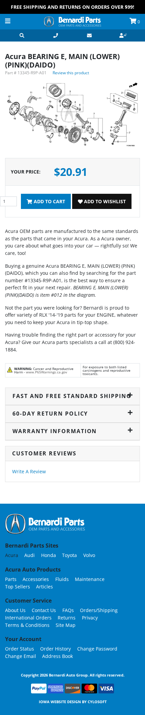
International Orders (28, 617)
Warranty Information (54, 431)
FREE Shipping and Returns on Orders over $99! (72, 7)
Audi (29, 555)
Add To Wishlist (104, 201)
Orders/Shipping (99, 610)
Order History (55, 648)
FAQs (68, 610)
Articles (44, 586)
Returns (67, 617)
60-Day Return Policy (50, 413)
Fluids (62, 579)
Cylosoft (97, 701)
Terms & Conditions (27, 625)
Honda (48, 555)
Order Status (19, 648)
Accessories (36, 579)
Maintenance (90, 579)
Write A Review (29, 471)
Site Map (66, 625)
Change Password (97, 648)
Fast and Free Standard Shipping (71, 396)
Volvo (89, 555)
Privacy (90, 617)
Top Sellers (17, 586)
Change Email (20, 656)
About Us (15, 610)
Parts (11, 579)
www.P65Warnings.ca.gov (46, 372)
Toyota (69, 555)
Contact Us (44, 610)
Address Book (57, 656)
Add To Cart (48, 201)
